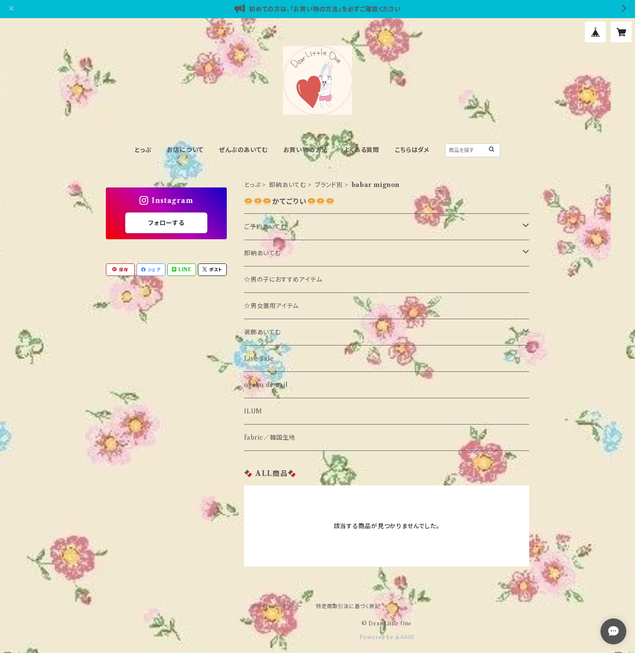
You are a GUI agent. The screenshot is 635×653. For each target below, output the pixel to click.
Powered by (377, 637)
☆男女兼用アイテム (271, 306)
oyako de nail (266, 385)
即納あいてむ (287, 185)
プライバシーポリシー (276, 606)
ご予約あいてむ (265, 227)
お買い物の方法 (305, 150)
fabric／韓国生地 (269, 437)
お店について (185, 150)
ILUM (253, 411)
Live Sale (259, 358)
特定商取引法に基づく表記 (348, 606)
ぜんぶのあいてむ (243, 150)
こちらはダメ (412, 150)
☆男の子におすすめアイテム (283, 279)
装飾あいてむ (262, 332)
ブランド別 (329, 185)
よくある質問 (361, 150)
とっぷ (143, 150)
